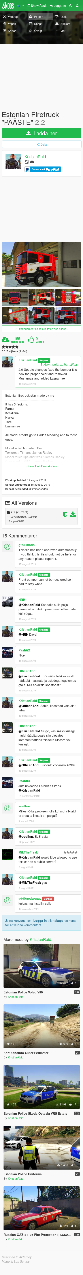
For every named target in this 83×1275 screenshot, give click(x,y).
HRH (22, 599)
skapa (59, 920)
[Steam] (27, 161)
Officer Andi (27, 671)
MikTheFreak (28, 852)
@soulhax (26, 836)
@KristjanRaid (29, 604)
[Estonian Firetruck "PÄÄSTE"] (41, 264)
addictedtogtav (30, 898)
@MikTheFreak (30, 882)
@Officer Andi (29, 706)
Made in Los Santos (16, 1261)
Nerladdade (17, 341)
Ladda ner (44, 133)
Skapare (43, 360)
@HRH (23, 634)
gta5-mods (27, 545)
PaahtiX (24, 650)
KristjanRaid (35, 156)
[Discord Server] (32, 161)
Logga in (40, 920)
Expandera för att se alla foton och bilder (41, 329)
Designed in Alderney (17, 1257)
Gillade (40, 341)
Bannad (48, 898)
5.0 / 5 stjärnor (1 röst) (14, 351)
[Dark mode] (71, 5)
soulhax (25, 806)
